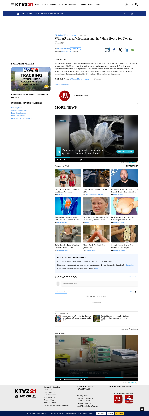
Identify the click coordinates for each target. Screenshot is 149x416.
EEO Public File (49, 392)
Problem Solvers (71, 4)
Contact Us (48, 390)
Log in (129, 277)
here (96, 269)
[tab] (61, 292)
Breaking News (16, 108)
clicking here (130, 265)
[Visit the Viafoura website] (133, 329)
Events (90, 4)
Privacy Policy (49, 400)
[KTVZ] (24, 4)
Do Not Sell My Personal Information (57, 405)
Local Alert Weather (48, 4)
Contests (83, 4)
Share (97, 4)
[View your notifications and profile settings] (135, 292)
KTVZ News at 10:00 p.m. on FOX (50, 14)
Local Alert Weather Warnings (21, 118)
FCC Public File (49, 397)
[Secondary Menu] (14, 4)
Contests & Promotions (19, 110)
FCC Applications (50, 395)
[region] (96, 303)
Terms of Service (50, 403)
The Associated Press (63, 48)
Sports (60, 4)
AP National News (76, 79)
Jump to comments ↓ (62, 85)
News (36, 4)
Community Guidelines (52, 387)
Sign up (134, 277)
